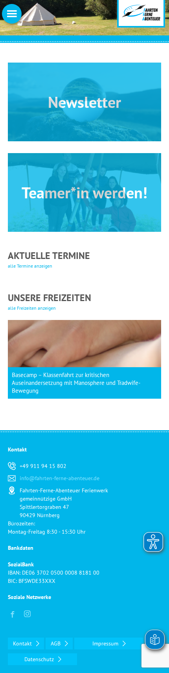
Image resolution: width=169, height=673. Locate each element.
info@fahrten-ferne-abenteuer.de (59, 478)
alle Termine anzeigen (30, 266)
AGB (56, 643)
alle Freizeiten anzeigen (32, 308)
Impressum (106, 643)
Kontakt (23, 643)
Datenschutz (39, 659)
